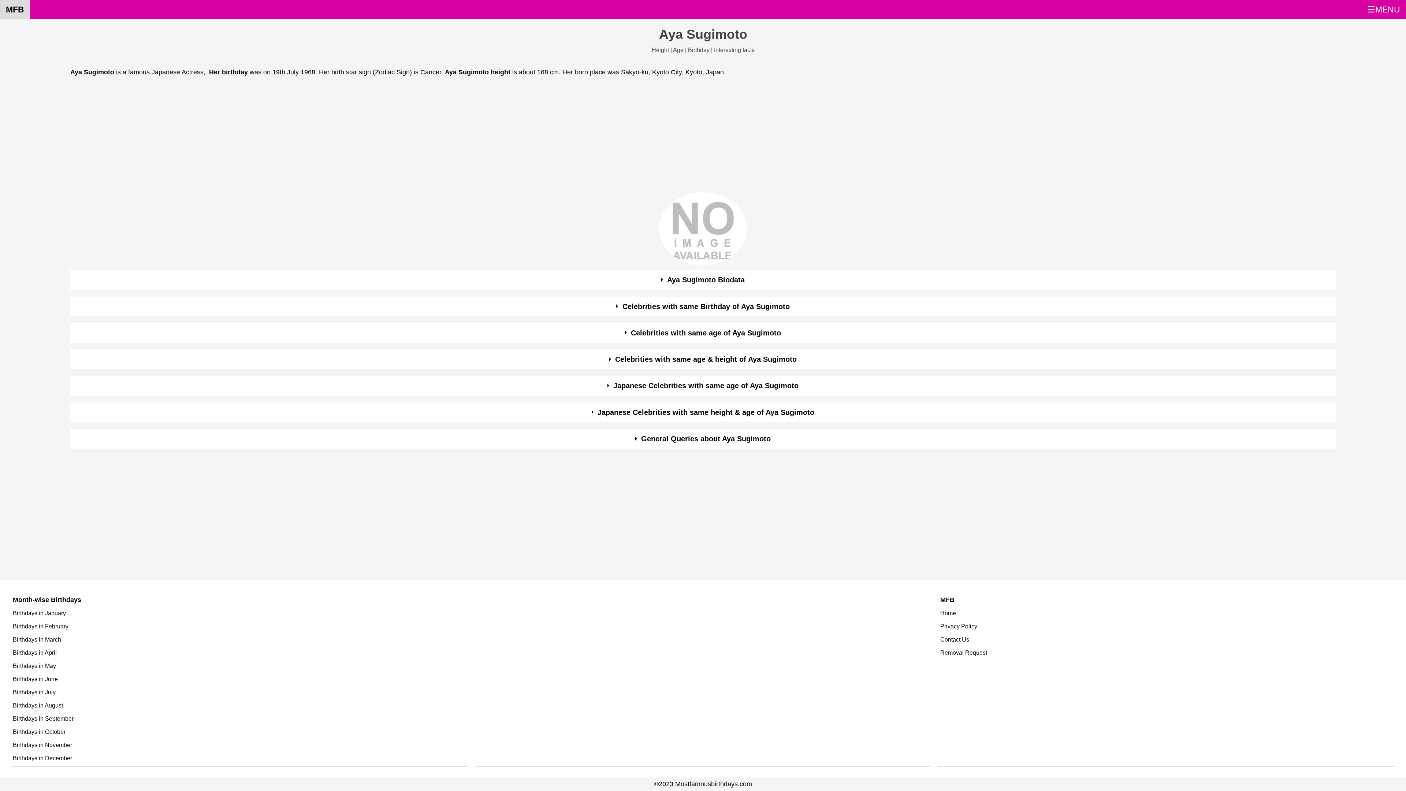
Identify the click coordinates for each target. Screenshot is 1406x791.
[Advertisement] (290, 136)
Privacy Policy (958, 626)
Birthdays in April (35, 652)
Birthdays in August (38, 705)
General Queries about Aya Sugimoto (706, 439)
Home (948, 613)
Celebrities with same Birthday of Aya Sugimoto (706, 306)
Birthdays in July (34, 692)
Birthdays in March (37, 639)
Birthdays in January (39, 613)
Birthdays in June (35, 679)
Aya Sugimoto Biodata (706, 280)
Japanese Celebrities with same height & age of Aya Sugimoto (706, 412)
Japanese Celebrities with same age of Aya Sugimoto (706, 386)
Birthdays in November (42, 745)
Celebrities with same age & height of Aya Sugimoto (706, 359)
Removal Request (963, 652)
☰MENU (1384, 9)
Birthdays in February (40, 626)
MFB (15, 9)
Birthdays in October (39, 731)
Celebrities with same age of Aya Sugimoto (706, 333)
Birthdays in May (34, 665)
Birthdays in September (43, 718)
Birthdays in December (42, 758)
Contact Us (954, 639)
